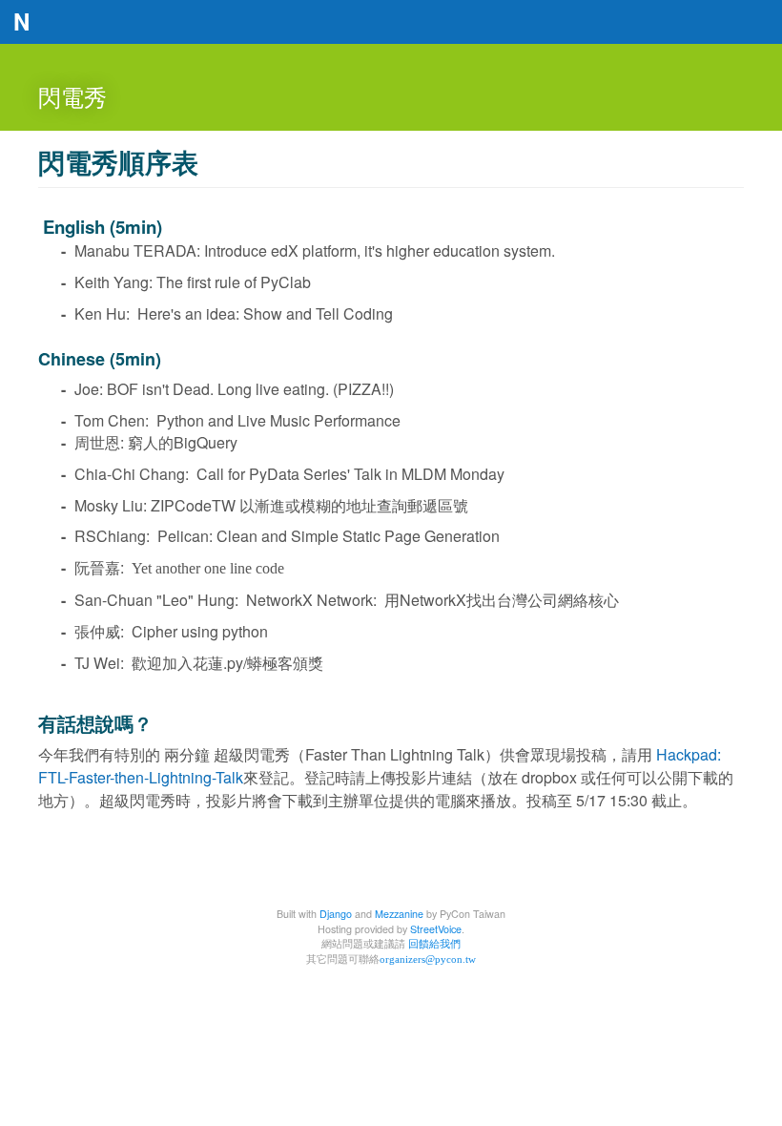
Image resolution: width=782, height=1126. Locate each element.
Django (335, 914)
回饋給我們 (434, 943)
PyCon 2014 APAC (391, 24)
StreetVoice (436, 929)
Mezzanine (399, 914)
